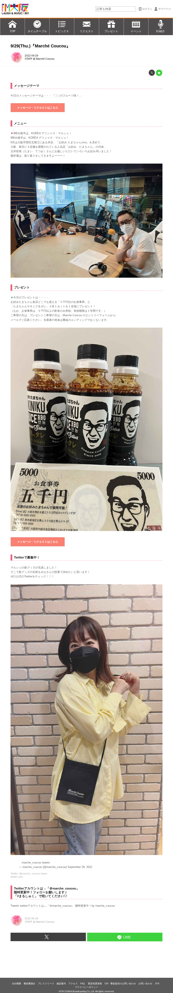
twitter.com (17, 876)
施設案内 (61, 983)
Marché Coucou (45, 58)
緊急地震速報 (95, 983)
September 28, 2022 (80, 867)
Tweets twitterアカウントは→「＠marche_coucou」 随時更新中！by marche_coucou (63, 905)
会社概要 (16, 983)
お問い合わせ (145, 983)
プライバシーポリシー (86, 987)
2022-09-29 (31, 55)
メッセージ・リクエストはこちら (37, 107)
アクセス (73, 983)
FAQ (82, 983)
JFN (157, 983)
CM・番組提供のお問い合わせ (120, 983)
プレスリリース (46, 983)
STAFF (28, 58)
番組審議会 (29, 983)
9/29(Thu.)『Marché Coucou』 (40, 46)
